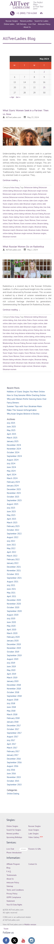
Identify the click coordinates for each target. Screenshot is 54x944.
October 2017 (13, 729)
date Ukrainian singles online (30, 204)
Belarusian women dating (35, 197)
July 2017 (11, 740)
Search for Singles (14, 830)
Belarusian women (16, 197)
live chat (47, 207)
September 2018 (14, 696)
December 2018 (14, 685)
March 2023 (12, 522)
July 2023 (11, 507)
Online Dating (14, 187)
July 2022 (11, 541)
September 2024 (14, 456)
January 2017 (12, 755)
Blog (8, 867)
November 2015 (14, 777)
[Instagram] (31, 940)
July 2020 (11, 618)
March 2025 (12, 437)
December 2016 (14, 758)
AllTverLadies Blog (19, 38)
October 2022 (13, 530)
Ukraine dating (42, 223)
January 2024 (12, 485)
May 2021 (11, 592)
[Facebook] (6, 940)
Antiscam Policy (44, 24)
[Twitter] (14, 940)
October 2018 (13, 692)
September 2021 (14, 578)
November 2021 (14, 570)
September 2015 (14, 784)
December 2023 (14, 489)
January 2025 (12, 441)
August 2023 (12, 504)
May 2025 (11, 430)
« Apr (12, 97)
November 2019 (14, 648)
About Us (27, 27)
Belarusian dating (31, 187)
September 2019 (14, 655)
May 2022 (11, 548)
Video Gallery (33, 837)
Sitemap (10, 886)
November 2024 (14, 448)
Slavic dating (14, 217)
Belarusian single (20, 191)
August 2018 (12, 699)
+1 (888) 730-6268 (27, 13)
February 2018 (13, 718)
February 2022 (13, 559)
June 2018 (11, 707)
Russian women (28, 346)
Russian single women (34, 343)
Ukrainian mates (34, 230)
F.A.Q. (9, 871)
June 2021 (11, 589)
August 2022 (12, 537)
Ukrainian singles (39, 233)
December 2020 (14, 600)
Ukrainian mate (22, 230)
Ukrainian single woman (23, 233)
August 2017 (12, 736)
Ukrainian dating (40, 227)
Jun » (18, 97)
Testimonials (12, 875)
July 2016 (11, 769)
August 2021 (12, 581)
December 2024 (14, 445)
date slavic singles (36, 200)
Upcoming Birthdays (14, 837)
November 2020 (14, 603)
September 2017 (14, 733)
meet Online (41, 210)
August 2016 (12, 766)
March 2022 (12, 555)
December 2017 (14, 725)
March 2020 (12, 633)
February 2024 (13, 482)
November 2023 (14, 493)
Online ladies (9, 24)
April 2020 (11, 629)
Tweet (5, 928)
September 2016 (14, 762)
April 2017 (11, 744)
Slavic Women (13, 223)
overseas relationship (29, 340)
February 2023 (13, 526)
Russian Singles (12, 21)
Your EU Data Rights (14, 904)
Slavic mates (45, 217)
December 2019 (14, 644)
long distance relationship (25, 333)
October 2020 (13, 607)
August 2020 (12, 614)
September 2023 (14, 500)
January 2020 (12, 640)
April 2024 (11, 474)
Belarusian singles (30, 194)
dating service (27, 207)
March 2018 (12, 714)
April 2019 (11, 674)
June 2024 (11, 467)
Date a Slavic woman (20, 200)
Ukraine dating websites (12, 227)
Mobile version (30, 924)
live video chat (8, 210)
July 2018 (11, 703)
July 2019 (11, 662)
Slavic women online (28, 223)
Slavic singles (18, 220)
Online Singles (12, 826)
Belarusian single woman (38, 191)
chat (47, 197)
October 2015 (13, 781)
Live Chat (32, 24)
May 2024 (11, 471)
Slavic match (24, 217)
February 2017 (13, 751)
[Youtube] (23, 940)
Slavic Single (8, 220)
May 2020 (11, 626)
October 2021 (13, 574)
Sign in (41, 13)
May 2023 (11, 515)
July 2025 (11, 423)
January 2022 (12, 563)
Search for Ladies (41, 21)
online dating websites (22, 214)
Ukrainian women (9, 237)
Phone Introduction (14, 852)
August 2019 (12, 659)
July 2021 (11, 585)
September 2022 (14, 533)
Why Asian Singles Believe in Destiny (23, 413)
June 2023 (11, 511)
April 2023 (11, 519)
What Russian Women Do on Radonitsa (23, 246)
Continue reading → (11, 180)
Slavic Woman (30, 220)
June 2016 (11, 773)
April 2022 (11, 552)
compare (23, 849)
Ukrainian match (9, 230)
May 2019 (11, 670)
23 (44, 87)
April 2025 (11, 434)
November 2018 (14, 688)
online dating (8, 214)
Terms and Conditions (15, 890)
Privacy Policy (12, 893)
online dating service (43, 336)
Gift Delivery (21, 24)
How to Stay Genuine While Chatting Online (26, 395)
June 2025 (11, 426)
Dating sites (38, 207)
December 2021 (14, 566)
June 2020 (11, 622)
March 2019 (12, 677)
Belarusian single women (13, 194)
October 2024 (13, 452)
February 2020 (13, 637)
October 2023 (13, 496)
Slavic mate (34, 217)
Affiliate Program (13, 864)
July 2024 (11, 463)
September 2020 (14, 611)
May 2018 (11, 710)
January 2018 (12, 722)
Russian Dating (37, 214)
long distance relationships (25, 210)
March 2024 (12, 478)
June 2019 (11, 666)
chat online (7, 200)
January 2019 (12, 681)
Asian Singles (33, 830)
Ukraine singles (28, 227)
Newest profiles (26, 21)
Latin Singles (33, 833)
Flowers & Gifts (34, 849)
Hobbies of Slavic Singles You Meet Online (26, 391)
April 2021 (11, 596)
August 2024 (12, 459)
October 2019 (13, 651)
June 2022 (11, 544)
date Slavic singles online (33, 323)
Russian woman (15, 346)
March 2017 (12, 747)
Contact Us (32, 864)
